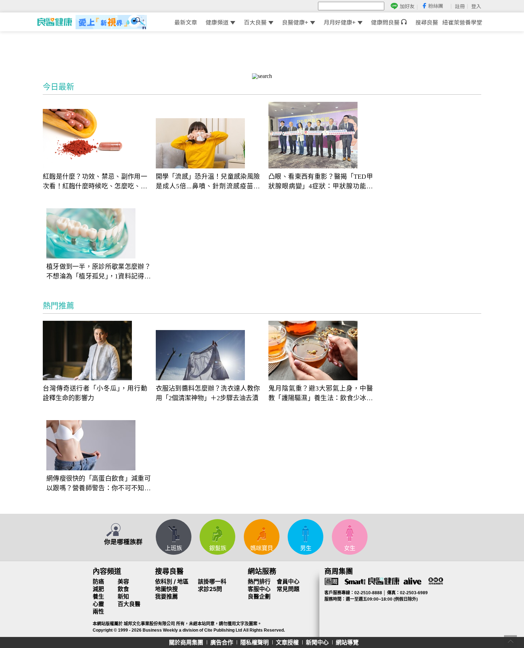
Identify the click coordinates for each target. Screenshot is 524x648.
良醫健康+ (295, 22)
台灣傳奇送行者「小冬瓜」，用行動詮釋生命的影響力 (95, 393)
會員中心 (288, 581)
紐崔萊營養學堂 (462, 22)
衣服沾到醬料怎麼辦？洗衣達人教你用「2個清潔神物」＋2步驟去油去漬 (208, 393)
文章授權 (287, 642)
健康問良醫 (386, 22)
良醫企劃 (259, 596)
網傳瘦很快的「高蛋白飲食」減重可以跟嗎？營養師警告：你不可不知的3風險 (98, 484)
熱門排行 (259, 581)
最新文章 (185, 22)
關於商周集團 (186, 642)
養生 (98, 596)
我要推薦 (166, 596)
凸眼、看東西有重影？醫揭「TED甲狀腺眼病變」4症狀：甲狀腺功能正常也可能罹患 (320, 182)
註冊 (460, 6)
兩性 (98, 611)
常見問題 (288, 588)
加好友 (407, 6)
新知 (123, 596)
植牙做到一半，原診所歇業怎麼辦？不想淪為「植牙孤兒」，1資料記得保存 (98, 272)
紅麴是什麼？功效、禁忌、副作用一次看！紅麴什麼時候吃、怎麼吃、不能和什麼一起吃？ (95, 182)
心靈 (98, 603)
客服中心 (259, 588)
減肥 (98, 588)
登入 (476, 6)
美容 (123, 581)
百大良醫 (255, 22)
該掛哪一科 (212, 581)
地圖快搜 (166, 588)
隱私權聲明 (254, 642)
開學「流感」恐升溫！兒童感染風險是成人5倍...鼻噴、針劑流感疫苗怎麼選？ (208, 182)
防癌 (98, 581)
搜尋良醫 (426, 22)
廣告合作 (221, 642)
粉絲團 (435, 5)
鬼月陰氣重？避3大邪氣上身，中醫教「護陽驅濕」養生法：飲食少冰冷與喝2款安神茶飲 (320, 394)
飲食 (123, 588)
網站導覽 (347, 642)
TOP (510, 641)
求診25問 (210, 588)
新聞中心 (317, 642)
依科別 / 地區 (172, 581)
